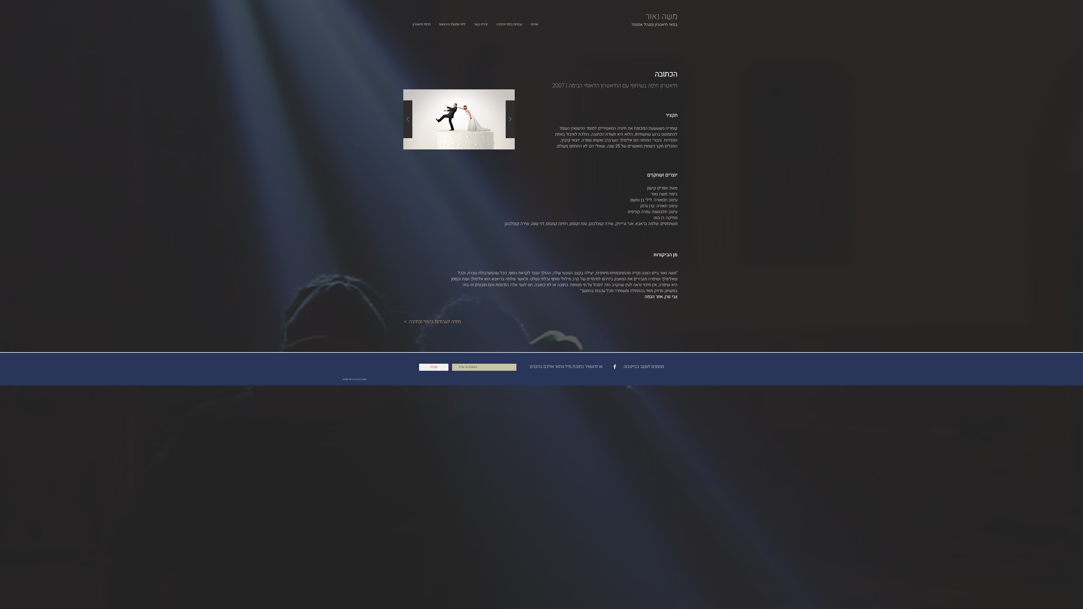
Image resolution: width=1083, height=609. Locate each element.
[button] (459, 119)
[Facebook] (615, 367)
